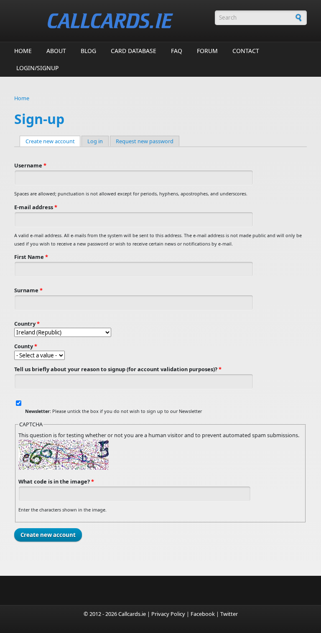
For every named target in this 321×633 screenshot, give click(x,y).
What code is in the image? (56, 481)
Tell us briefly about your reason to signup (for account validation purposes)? (118, 369)
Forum (207, 51)
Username (30, 165)
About (56, 51)
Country (27, 323)
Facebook (203, 614)
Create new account (53, 141)
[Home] (110, 21)
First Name (31, 257)
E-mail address (35, 207)
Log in (95, 141)
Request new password (144, 141)
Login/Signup (37, 68)
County (25, 346)
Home (23, 51)
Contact (245, 51)
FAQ (176, 51)
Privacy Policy (168, 614)
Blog (88, 51)
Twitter (229, 614)
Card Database (133, 51)
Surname (28, 290)
